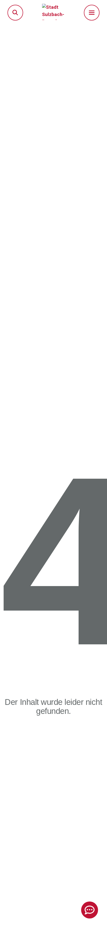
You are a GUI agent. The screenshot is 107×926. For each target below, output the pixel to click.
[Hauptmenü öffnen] (92, 13)
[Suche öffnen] (15, 13)
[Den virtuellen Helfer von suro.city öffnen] (89, 909)
